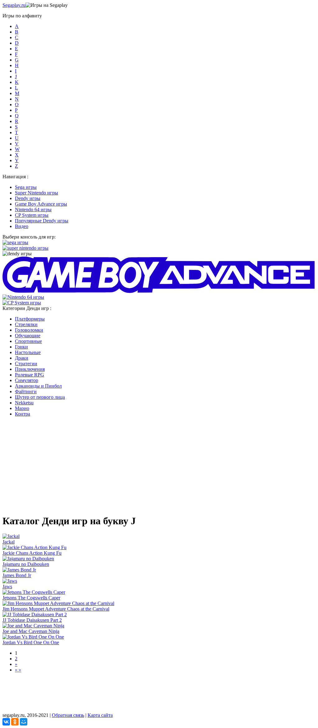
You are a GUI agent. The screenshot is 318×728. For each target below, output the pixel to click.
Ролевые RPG (29, 374)
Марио (22, 408)
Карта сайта (100, 715)
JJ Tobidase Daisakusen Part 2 (32, 620)
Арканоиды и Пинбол (38, 386)
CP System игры (31, 215)
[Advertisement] (159, 465)
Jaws (7, 586)
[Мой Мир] (23, 722)
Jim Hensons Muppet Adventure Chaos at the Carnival (55, 609)
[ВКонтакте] (6, 722)
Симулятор (26, 380)
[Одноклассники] (15, 722)
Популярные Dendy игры (41, 220)
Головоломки (29, 330)
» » (18, 669)
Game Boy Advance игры (41, 204)
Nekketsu (24, 402)
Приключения (30, 369)
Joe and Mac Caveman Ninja (30, 631)
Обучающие (27, 335)
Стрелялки (26, 324)
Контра (22, 413)
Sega (13, 5)
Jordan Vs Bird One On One (30, 642)
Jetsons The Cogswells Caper (31, 597)
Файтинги (26, 391)
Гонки (21, 346)
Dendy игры (27, 198)
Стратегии (26, 363)
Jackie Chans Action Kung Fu (31, 553)
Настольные (28, 352)
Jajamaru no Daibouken (25, 564)
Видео (21, 226)
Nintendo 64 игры (33, 209)
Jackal (8, 541)
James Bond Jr (16, 575)
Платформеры (30, 318)
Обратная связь (68, 715)
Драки (21, 358)
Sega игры (26, 187)
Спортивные (28, 341)
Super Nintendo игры (36, 192)
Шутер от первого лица (40, 397)
